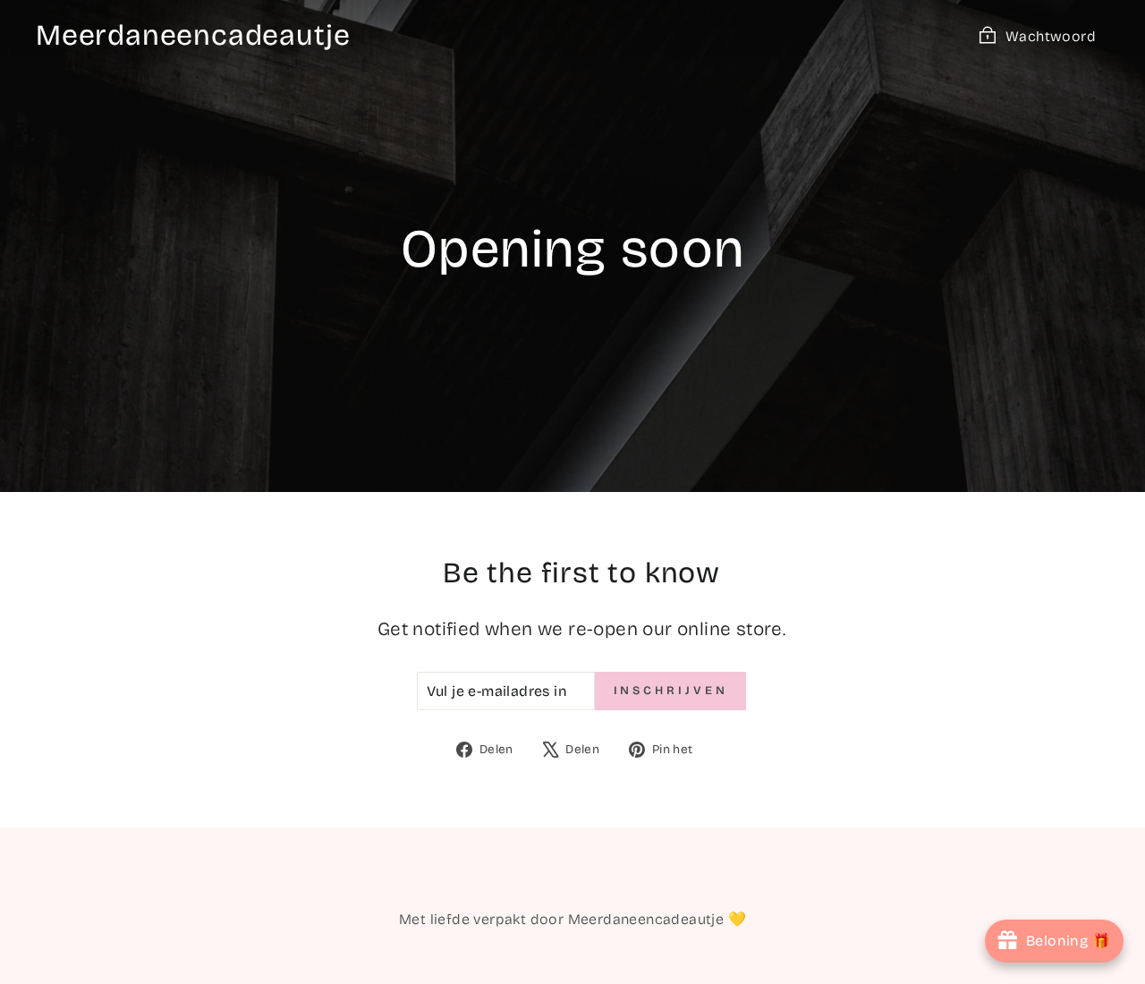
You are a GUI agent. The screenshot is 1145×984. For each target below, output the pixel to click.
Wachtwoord (1050, 36)
